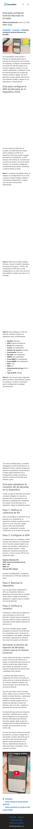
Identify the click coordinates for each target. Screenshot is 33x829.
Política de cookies (16, 820)
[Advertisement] (16, 112)
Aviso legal (12, 817)
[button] (23, 4)
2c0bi (10, 25)
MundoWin (7, 30)
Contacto (21, 817)
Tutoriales (16, 30)
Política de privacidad (16, 823)
